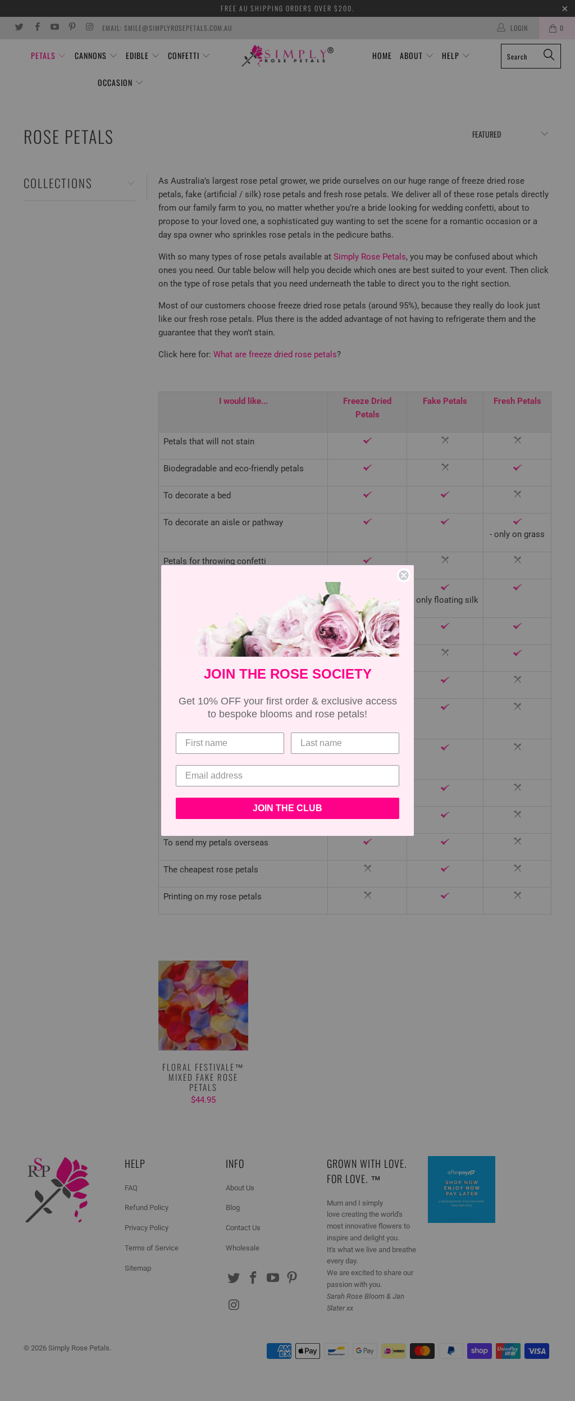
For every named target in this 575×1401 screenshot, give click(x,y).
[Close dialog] (403, 575)
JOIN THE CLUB (287, 808)
